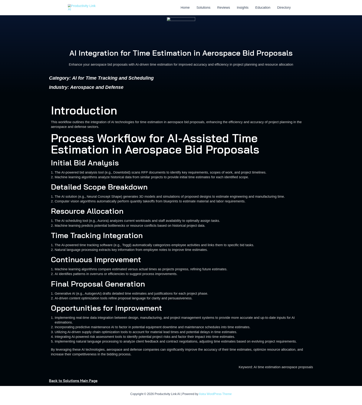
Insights (242, 7)
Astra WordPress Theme (215, 394)
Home (185, 7)
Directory (284, 7)
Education (262, 7)
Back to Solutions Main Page (73, 380)
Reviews (223, 7)
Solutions (203, 7)
